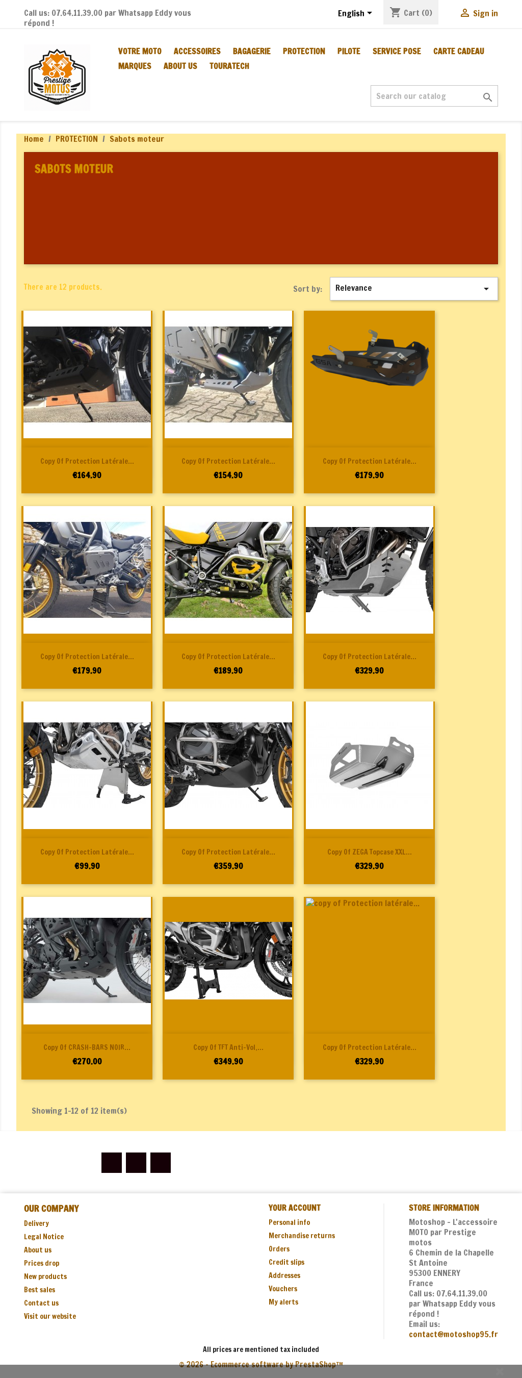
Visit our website (50, 1316)
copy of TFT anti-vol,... (228, 1047)
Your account (295, 1207)
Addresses (284, 1275)
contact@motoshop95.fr (453, 1334)
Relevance (413, 288)
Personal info (289, 1222)
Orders (279, 1249)
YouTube (136, 1162)
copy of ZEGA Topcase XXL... (369, 852)
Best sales (39, 1290)
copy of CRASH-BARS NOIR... (86, 1047)
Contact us (41, 1303)
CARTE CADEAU (458, 51)
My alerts (283, 1302)
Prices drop (41, 1263)
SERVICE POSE (397, 51)
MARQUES (134, 65)
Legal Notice (44, 1237)
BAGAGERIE (252, 51)
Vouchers (283, 1289)
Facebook (111, 1162)
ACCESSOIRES (197, 51)
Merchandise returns (302, 1236)
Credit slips (286, 1262)
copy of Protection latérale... (87, 461)
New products (45, 1276)
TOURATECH (229, 65)
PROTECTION (304, 51)
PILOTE (348, 51)
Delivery (36, 1223)
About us (180, 65)
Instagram (160, 1162)
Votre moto (140, 51)
